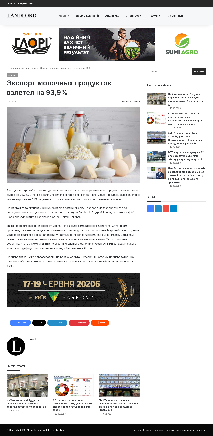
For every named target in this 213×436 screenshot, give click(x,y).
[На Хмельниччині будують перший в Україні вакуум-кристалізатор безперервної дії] (27, 385)
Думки (155, 15)
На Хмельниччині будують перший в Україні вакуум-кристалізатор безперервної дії (26, 403)
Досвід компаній (87, 15)
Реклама (158, 430)
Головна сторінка (18, 68)
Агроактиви (175, 15)
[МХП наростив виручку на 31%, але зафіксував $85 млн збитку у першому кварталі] (156, 157)
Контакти (201, 430)
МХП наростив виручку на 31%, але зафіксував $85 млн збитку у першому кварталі (187, 156)
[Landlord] (22, 15)
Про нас (136, 430)
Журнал (147, 430)
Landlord (35, 339)
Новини (64, 15)
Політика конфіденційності (180, 430)
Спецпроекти (135, 15)
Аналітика (112, 15)
